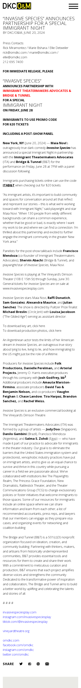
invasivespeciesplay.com (19, 612)
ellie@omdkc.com (15, 57)
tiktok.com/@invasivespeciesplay (25, 621)
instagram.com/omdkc (18, 649)
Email (47, 663)
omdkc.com (11, 640)
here (42, 326)
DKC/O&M (17, 5)
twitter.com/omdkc (16, 654)
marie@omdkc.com (43, 52)
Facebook (29, 663)
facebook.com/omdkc (18, 645)
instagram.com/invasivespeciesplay (27, 617)
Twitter (21, 663)
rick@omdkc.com (15, 52)
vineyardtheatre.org (16, 631)
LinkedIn (38, 663)
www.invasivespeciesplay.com (23, 288)
